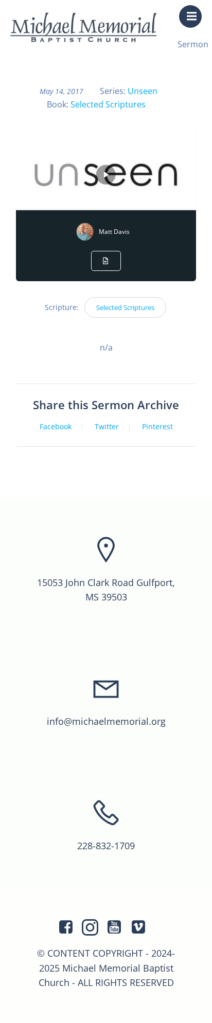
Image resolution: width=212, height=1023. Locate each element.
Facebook (56, 426)
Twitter (107, 426)
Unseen (142, 91)
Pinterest (157, 426)
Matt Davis (114, 231)
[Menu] (190, 16)
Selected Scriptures (108, 104)
